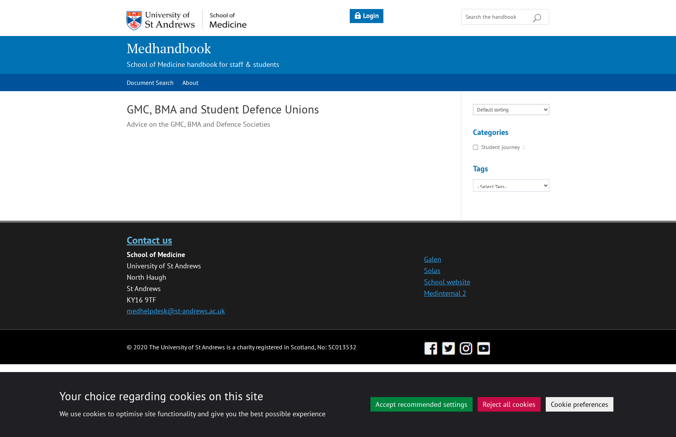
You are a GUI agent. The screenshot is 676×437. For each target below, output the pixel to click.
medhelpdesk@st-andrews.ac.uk (176, 310)
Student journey (500, 147)
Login (371, 15)
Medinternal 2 (445, 293)
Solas (432, 270)
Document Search (150, 83)
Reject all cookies (509, 404)
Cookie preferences (579, 404)
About (190, 83)
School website (447, 281)
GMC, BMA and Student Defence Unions (223, 109)
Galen (432, 259)
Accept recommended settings (421, 404)
